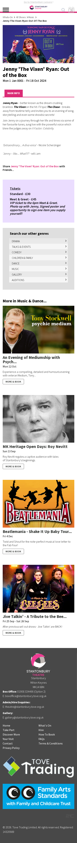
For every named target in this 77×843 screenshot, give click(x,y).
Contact (8, 743)
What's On (44, 725)
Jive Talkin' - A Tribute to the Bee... (35, 616)
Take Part (9, 730)
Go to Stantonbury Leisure (38, 2)
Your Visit (8, 739)
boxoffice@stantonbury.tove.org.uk (25, 696)
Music (31, 17)
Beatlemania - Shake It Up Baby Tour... (37, 531)
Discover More (11, 734)
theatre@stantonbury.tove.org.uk (24, 706)
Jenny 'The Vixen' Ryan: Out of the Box (35, 166)
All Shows (21, 17)
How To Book (46, 734)
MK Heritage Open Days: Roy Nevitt (35, 446)
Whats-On (8, 17)
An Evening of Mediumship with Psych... (31, 359)
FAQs (41, 739)
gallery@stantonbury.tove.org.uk (24, 717)
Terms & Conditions (50, 743)
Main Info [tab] (13, 93)
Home (6, 725)
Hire (41, 730)
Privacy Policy (11, 748)
